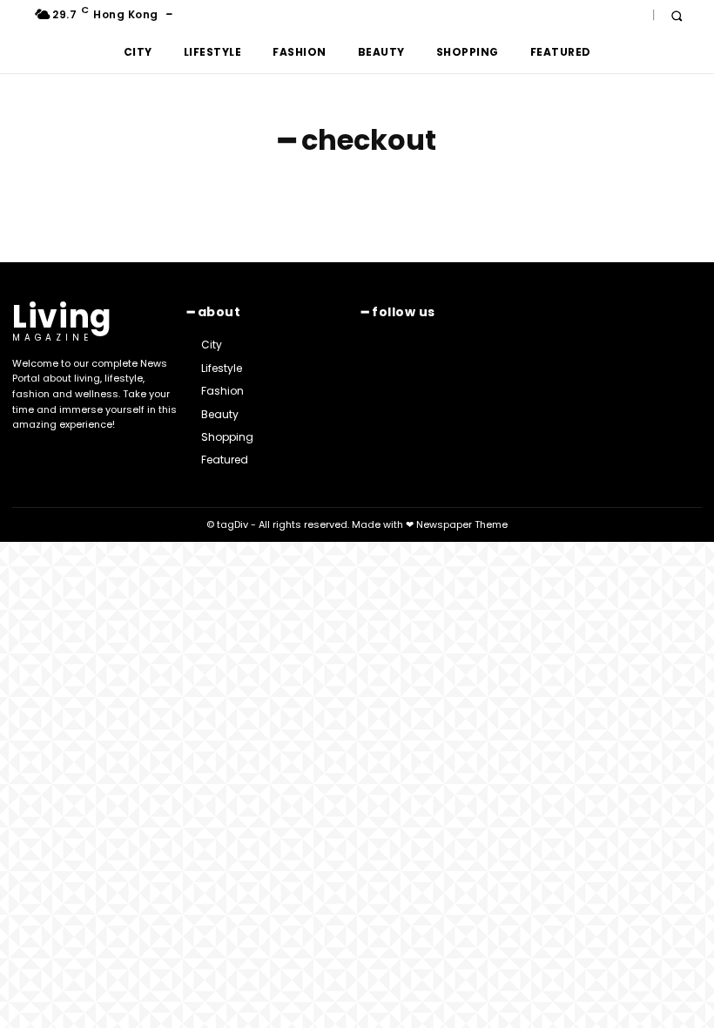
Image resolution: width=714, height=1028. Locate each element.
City (138, 51)
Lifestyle (213, 51)
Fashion (300, 51)
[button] (676, 15)
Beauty (381, 51)
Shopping (467, 51)
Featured (560, 51)
